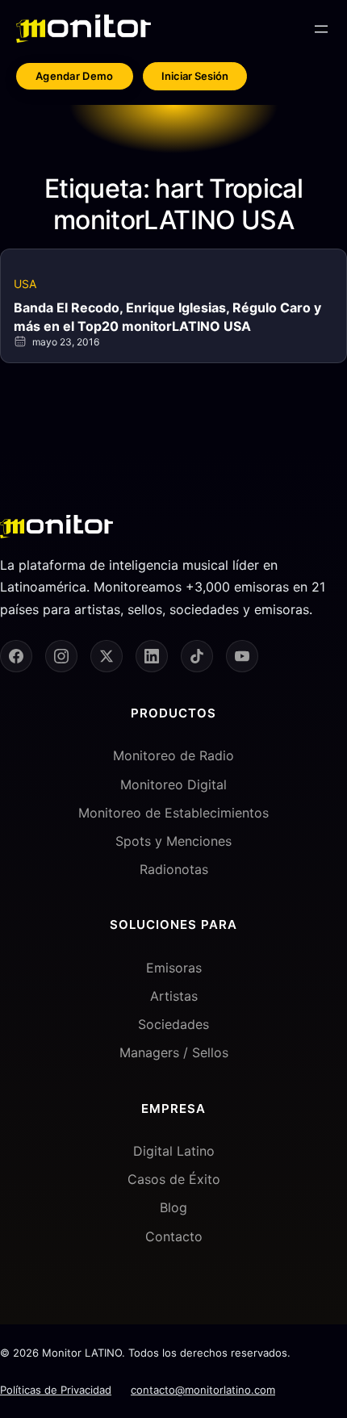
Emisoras (174, 968)
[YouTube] (242, 656)
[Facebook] (16, 656)
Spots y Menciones (173, 841)
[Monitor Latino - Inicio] (83, 29)
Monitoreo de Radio (173, 755)
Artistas (174, 996)
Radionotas (174, 869)
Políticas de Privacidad (55, 1389)
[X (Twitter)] (106, 656)
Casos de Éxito (174, 1179)
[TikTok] (197, 656)
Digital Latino (174, 1151)
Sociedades (173, 1024)
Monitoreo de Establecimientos (173, 813)
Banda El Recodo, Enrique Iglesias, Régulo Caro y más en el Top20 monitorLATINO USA (167, 316)
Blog (173, 1207)
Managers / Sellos (173, 1052)
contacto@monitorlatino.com (203, 1389)
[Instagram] (61, 656)
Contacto (174, 1236)
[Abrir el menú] (321, 29)
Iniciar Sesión (194, 75)
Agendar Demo (75, 75)
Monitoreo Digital (173, 784)
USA (25, 284)
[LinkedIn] (152, 656)
